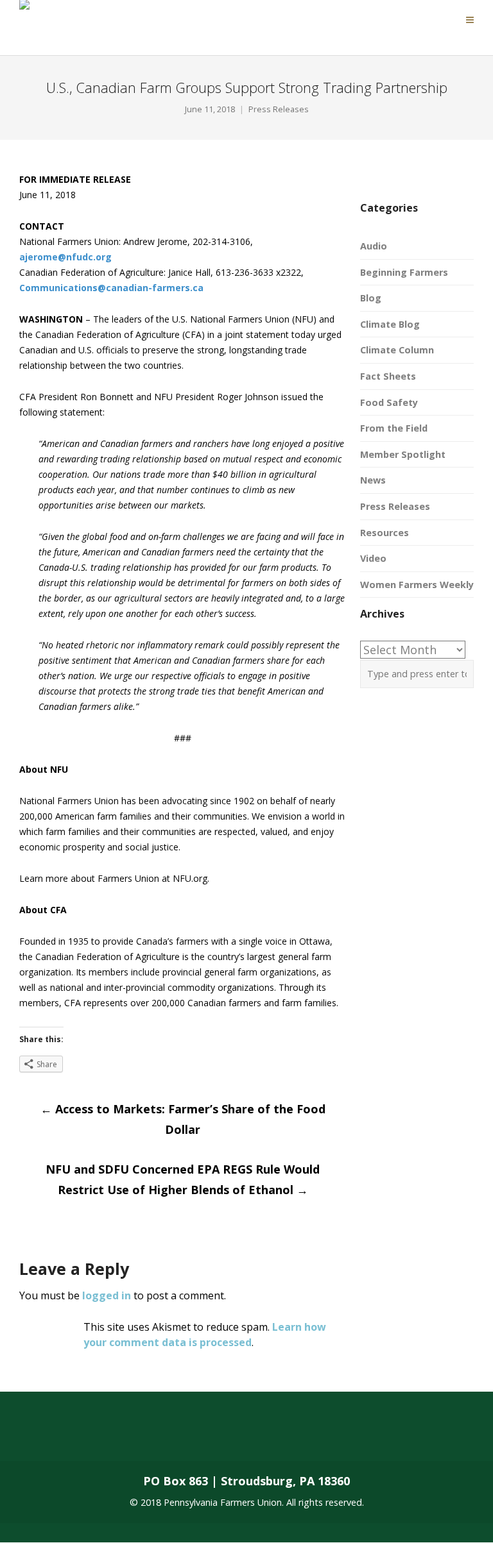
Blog (370, 298)
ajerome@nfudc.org (65, 257)
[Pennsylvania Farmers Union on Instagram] (126, 1436)
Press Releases (278, 109)
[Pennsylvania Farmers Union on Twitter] (74, 1436)
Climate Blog (390, 324)
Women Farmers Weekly (417, 584)
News (373, 480)
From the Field (394, 428)
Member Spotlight (402, 454)
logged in (106, 1295)
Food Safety (389, 402)
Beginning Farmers (404, 272)
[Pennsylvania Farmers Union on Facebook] (24, 1436)
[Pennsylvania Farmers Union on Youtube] (176, 1436)
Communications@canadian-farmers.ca (111, 288)
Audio (373, 246)
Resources (384, 533)
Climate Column (397, 350)
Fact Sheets (388, 376)
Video (373, 558)
